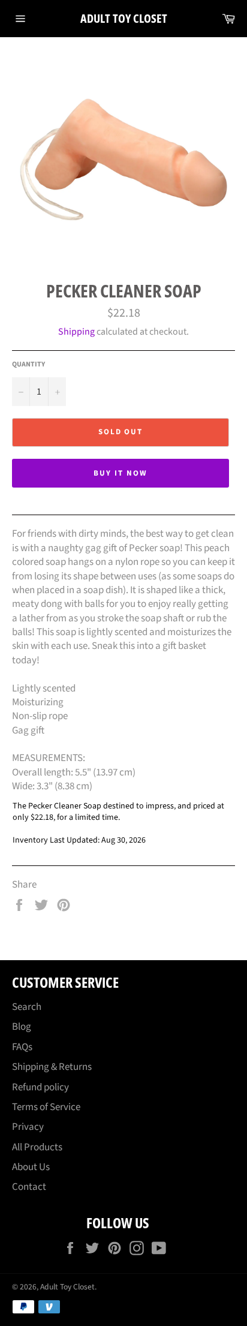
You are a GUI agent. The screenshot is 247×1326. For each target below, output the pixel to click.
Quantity (28, 364)
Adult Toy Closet (123, 18)
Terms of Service (46, 1107)
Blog (21, 1027)
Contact (29, 1187)
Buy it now (120, 473)
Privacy (28, 1127)
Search (26, 1007)
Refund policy (40, 1087)
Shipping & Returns (52, 1067)
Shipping (76, 331)
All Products (37, 1147)
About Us (31, 1167)
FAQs (22, 1047)
